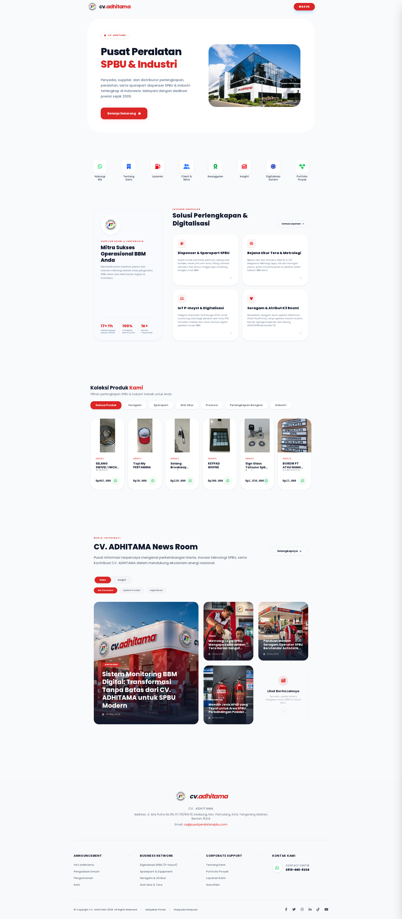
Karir (77, 885)
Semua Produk (105, 405)
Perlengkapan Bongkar (246, 405)
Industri (280, 405)
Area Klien (213, 885)
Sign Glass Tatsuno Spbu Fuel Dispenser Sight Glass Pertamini (256, 466)
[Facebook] (286, 909)
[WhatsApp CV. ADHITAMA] (277, 868)
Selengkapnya (287, 551)
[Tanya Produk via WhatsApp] (115, 480)
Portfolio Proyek (217, 872)
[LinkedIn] (310, 909)
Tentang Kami (215, 865)
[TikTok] (318, 909)
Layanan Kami (215, 878)
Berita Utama (105, 590)
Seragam (135, 405)
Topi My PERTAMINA (142, 465)
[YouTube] (326, 909)
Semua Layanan (291, 223)
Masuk (304, 6)
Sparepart (161, 405)
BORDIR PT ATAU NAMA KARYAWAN (292, 466)
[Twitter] (294, 909)
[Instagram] (302, 909)
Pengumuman (83, 878)
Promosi (212, 405)
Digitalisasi (156, 590)
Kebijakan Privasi (156, 909)
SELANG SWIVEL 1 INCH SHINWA (106, 466)
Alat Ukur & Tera (151, 885)
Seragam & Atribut (153, 878)
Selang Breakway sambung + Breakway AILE (181, 466)
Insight (122, 580)
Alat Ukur (187, 405)
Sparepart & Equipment (156, 872)
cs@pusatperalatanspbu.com (205, 824)
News (103, 580)
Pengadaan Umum (86, 872)
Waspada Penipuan (186, 909)
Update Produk (131, 590)
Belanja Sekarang (121, 113)
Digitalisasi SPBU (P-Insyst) (158, 865)
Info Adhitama (84, 865)
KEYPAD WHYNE (214, 465)
